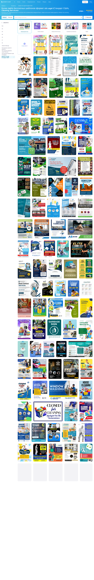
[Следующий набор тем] (92, 27)
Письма (10, 17)
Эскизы (4, 17)
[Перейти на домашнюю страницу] (5, 2)
